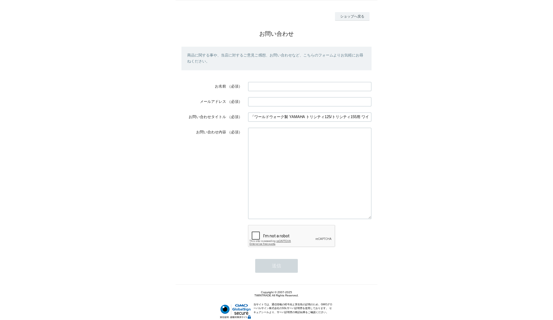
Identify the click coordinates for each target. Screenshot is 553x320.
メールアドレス (213, 101)
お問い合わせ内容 (211, 132)
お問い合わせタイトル (207, 117)
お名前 (220, 86)
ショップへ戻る (352, 16)
